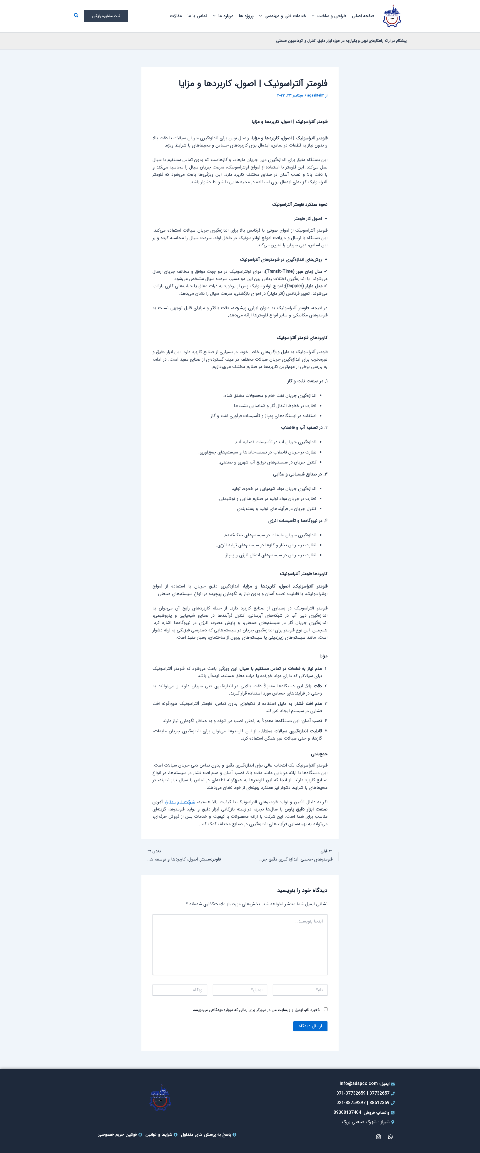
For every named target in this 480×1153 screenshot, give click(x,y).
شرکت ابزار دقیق (180, 802)
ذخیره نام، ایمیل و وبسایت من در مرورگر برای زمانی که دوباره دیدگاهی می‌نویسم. (256, 1010)
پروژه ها (246, 16)
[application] (314, 16)
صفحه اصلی (363, 16)
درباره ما (225, 16)
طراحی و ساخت (331, 16)
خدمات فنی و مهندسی (285, 16)
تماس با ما (197, 16)
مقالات (176, 16)
